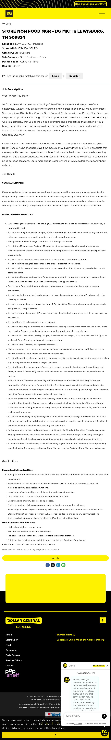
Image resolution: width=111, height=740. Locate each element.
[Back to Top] (103, 623)
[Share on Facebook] (47, 565)
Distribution (11, 640)
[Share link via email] (63, 565)
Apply (55, 558)
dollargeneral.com (27, 704)
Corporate (11, 650)
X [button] (55, 735)
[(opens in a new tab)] (12, 676)
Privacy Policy (42, 704)
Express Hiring (65, 634)
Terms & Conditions (58, 704)
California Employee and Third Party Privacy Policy (40, 707)
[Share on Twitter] (53, 565)
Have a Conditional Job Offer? (90, 4)
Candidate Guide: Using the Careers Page (79, 640)
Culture (9, 665)
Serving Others (13, 660)
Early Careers (12, 655)
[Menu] (102, 13)
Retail (8, 634)
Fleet (8, 645)
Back (8, 24)
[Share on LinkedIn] (58, 565)
